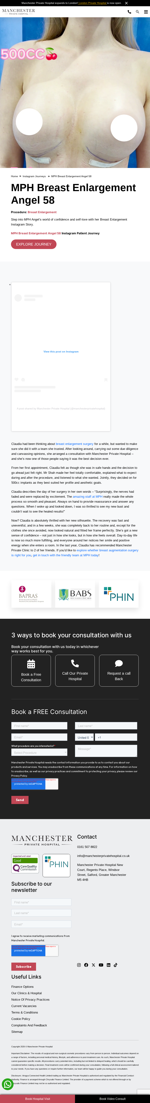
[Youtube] (101, 965)
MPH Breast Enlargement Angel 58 (36, 233)
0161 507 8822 (87, 847)
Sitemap (16, 1032)
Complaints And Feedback (29, 1025)
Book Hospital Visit (37, 1098)
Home (14, 176)
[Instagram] (79, 965)
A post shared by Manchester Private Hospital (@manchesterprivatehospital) (61, 408)
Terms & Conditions (24, 1012)
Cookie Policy (20, 1019)
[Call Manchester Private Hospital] (130, 11)
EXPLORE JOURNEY (33, 244)
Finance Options (22, 987)
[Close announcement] (126, 3)
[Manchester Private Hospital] (42, 840)
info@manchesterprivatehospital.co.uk (103, 856)
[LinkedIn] (108, 965)
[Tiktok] (115, 965)
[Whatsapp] (8, 1084)
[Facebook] (86, 965)
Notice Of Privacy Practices (30, 999)
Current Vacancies (24, 1006)
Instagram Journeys (34, 176)
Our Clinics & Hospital (26, 993)
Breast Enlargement (42, 212)
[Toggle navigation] (145, 12)
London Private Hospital (92, 2)
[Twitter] (93, 965)
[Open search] (137, 11)
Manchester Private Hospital (39, 1046)
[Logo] (18, 11)
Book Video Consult (112, 1098)
